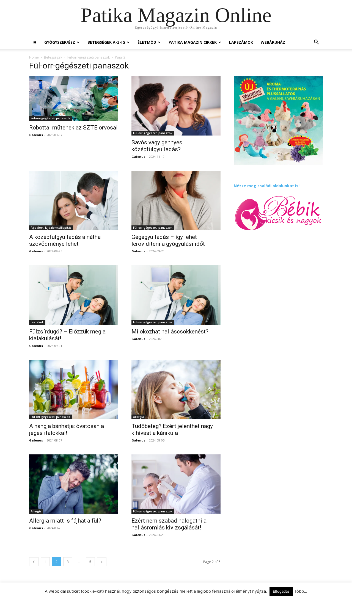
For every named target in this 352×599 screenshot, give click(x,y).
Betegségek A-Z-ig (106, 42)
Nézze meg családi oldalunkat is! (266, 185)
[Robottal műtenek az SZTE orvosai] (73, 98)
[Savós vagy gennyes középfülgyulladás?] (176, 106)
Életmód (147, 42)
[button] (316, 42)
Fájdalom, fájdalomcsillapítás (51, 228)
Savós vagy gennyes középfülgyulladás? (156, 146)
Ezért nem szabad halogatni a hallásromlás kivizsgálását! (169, 524)
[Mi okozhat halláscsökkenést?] (176, 295)
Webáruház (273, 42)
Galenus (36, 135)
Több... (300, 591)
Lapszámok (241, 42)
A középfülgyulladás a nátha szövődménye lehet (65, 240)
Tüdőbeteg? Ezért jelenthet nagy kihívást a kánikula (172, 429)
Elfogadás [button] (281, 591)
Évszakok (37, 322)
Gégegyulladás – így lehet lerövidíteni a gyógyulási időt (168, 240)
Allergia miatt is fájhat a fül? (65, 520)
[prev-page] (33, 561)
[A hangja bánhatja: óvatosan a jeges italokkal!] (73, 389)
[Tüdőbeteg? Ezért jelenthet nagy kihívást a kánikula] (176, 389)
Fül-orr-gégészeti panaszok (88, 57)
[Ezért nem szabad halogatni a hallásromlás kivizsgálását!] (176, 484)
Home (34, 57)
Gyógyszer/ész (59, 42)
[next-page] (101, 561)
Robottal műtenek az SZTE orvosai (73, 127)
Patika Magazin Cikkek (193, 42)
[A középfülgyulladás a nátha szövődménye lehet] (73, 200)
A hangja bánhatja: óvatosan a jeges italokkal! (66, 429)
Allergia (138, 417)
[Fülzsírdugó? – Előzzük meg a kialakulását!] (73, 295)
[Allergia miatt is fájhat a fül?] (73, 484)
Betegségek (53, 57)
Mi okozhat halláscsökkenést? (169, 331)
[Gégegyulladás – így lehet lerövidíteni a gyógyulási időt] (176, 200)
